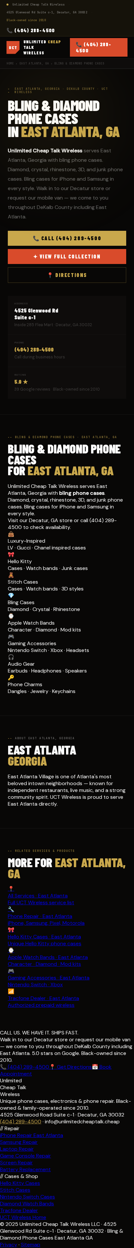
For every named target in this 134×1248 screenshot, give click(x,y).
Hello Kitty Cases (20, 1183)
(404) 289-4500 (34, 349)
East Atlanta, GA (34, 63)
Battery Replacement (25, 1169)
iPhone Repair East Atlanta (31, 1135)
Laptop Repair (17, 1148)
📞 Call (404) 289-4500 (67, 238)
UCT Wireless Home (23, 1217)
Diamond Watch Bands (27, 1203)
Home (10, 63)
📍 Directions (67, 275)
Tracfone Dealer (19, 1210)
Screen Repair (16, 1162)
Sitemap (30, 1244)
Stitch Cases (15, 1189)
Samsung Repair (19, 1142)
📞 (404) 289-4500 (31, 30)
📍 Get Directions (70, 1066)
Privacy (8, 1244)
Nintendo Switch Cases (27, 1196)
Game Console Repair (25, 1155)
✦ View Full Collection (66, 256)
